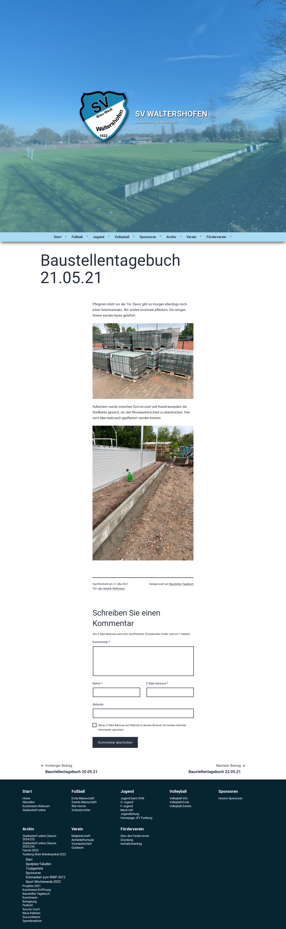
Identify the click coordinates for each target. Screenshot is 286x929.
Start (57, 237)
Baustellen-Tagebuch (181, 584)
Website (98, 704)
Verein (191, 237)
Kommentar (101, 642)
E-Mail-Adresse (157, 683)
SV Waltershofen (171, 114)
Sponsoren (148, 237)
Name (97, 683)
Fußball (77, 237)
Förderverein (216, 237)
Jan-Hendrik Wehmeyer (111, 588)
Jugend (98, 237)
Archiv (171, 237)
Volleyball (122, 237)
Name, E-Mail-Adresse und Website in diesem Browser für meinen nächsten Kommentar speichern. (142, 727)
